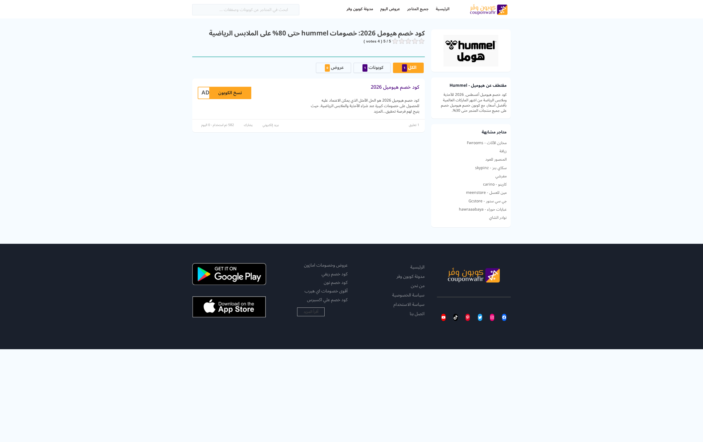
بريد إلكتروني (271, 125)
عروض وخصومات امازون (326, 265)
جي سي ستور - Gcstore (487, 201)
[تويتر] (480, 317)
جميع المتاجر (418, 9)
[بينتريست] (467, 317)
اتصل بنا (417, 314)
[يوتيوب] (443, 317)
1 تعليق (414, 125)
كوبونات (373, 67)
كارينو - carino (495, 184)
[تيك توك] (455, 317)
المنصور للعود (496, 159)
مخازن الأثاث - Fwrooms (487, 143)
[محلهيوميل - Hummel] (470, 50)
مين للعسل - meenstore (486, 192)
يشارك (248, 125)
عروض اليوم (390, 9)
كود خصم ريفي (335, 274)
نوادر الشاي (498, 217)
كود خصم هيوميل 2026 (395, 87)
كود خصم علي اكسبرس (327, 299)
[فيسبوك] (504, 317)
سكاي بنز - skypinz (491, 168)
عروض (335, 67)
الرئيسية (443, 9)
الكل (410, 67)
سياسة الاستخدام (409, 304)
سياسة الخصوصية (408, 295)
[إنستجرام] (492, 317)
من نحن (418, 286)
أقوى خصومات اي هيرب (326, 291)
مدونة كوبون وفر (360, 9)
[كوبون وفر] (489, 9)
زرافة (503, 151)
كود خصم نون (336, 282)
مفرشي (501, 176)
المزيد (378, 111)
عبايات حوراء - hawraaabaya (483, 209)
